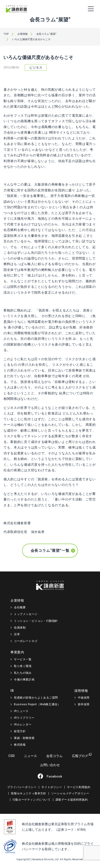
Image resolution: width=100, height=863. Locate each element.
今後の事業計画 (24, 679)
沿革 (17, 634)
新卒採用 (84, 704)
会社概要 (20, 607)
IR (12, 691)
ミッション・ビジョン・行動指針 (36, 620)
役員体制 (20, 627)
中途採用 (84, 697)
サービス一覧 (23, 659)
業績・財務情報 (24, 738)
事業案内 (17, 652)
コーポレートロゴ (25, 641)
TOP (6, 33)
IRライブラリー (24, 717)
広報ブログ (80, 756)
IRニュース (21, 711)
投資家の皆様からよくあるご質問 (36, 697)
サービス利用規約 (78, 787)
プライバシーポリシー (22, 787)
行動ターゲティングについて (32, 799)
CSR (11, 756)
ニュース (30, 756)
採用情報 (81, 691)
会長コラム (54, 756)
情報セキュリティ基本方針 (28, 793)
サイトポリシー (51, 787)
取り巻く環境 (23, 666)
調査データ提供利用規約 (72, 799)
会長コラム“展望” (46, 33)
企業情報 (22, 33)
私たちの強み (23, 672)
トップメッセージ (25, 614)
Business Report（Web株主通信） (37, 704)
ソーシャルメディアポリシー (70, 793)
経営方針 (20, 731)
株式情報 (20, 744)
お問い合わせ (50, 765)
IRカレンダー (22, 724)
